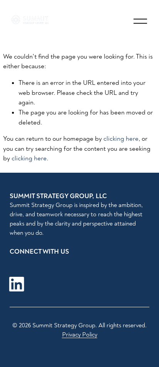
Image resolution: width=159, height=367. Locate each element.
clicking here (121, 139)
